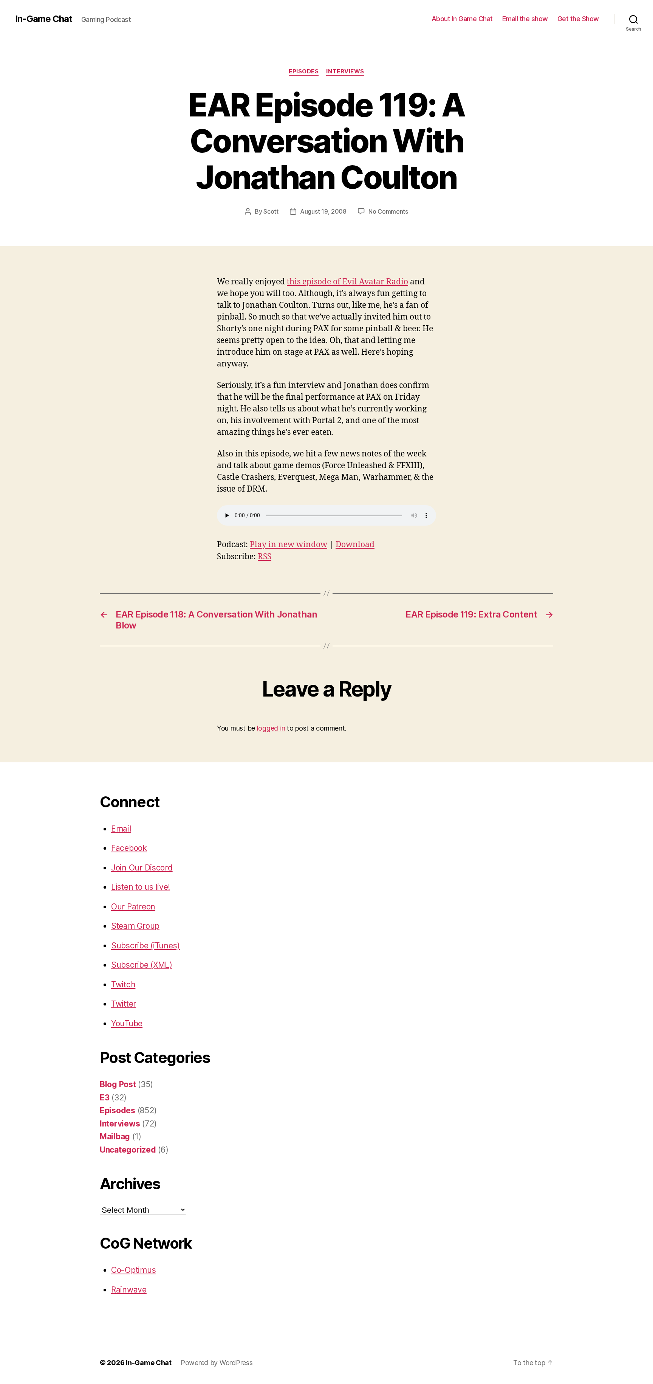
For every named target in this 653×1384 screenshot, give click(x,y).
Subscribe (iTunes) (145, 945)
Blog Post (118, 1084)
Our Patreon (133, 906)
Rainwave (129, 1289)
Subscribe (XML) (141, 965)
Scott (271, 211)
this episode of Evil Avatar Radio (347, 282)
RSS (264, 557)
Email (121, 828)
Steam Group (135, 926)
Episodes (304, 71)
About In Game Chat (462, 19)
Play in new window (288, 545)
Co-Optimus (133, 1270)
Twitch (123, 984)
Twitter (123, 1004)
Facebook (129, 848)
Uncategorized (128, 1149)
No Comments (388, 211)
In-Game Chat (43, 18)
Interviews (345, 71)
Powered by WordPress (217, 1363)
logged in (271, 728)
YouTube (126, 1023)
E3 (104, 1097)
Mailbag (115, 1136)
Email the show (525, 19)
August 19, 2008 (323, 211)
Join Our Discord (142, 867)
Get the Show (578, 19)
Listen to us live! (140, 887)
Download (355, 545)
